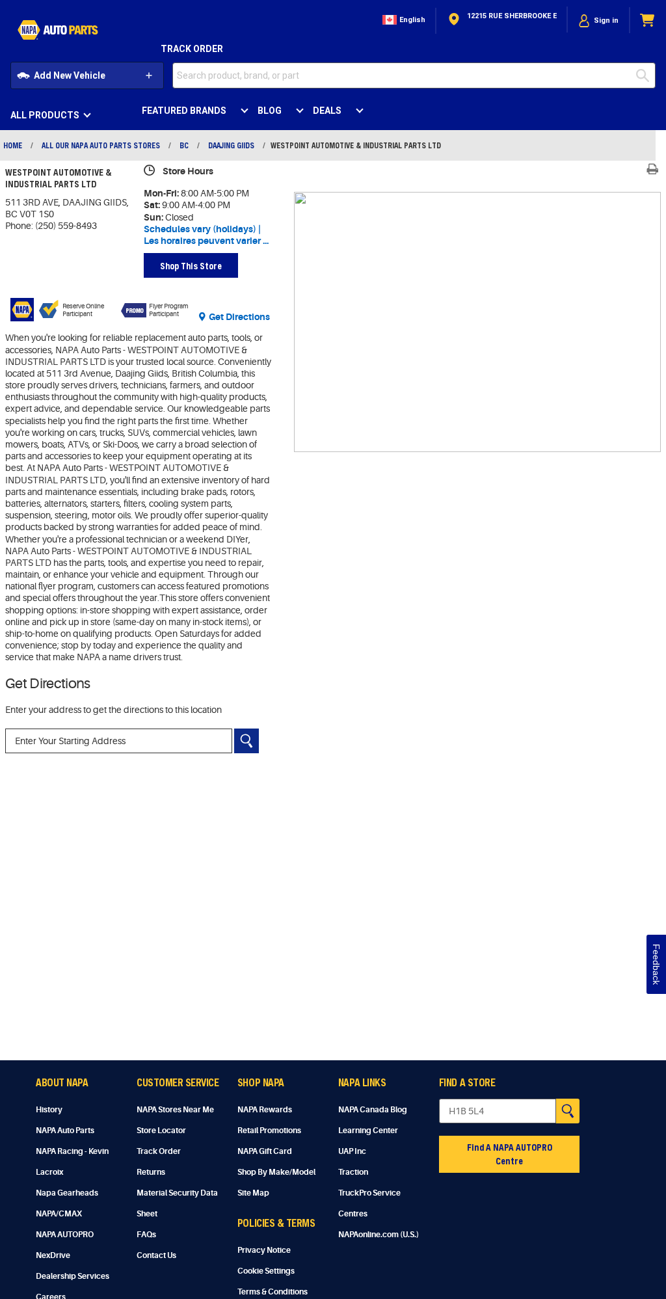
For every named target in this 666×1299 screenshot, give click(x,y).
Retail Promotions (269, 1130)
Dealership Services (72, 1276)
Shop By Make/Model (276, 1172)
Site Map (253, 1193)
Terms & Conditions (272, 1291)
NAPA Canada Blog (372, 1109)
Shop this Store (191, 265)
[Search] (246, 741)
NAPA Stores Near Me (175, 1109)
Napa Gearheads (67, 1193)
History (49, 1109)
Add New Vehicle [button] (69, 75)
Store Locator (161, 1130)
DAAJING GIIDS (231, 145)
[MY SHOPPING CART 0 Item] (648, 20)
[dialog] (598, 20)
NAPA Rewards (264, 1109)
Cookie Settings (266, 1271)
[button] (402, 20)
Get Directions (239, 317)
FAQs (146, 1234)
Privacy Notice (264, 1250)
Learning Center (368, 1130)
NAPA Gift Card (264, 1151)
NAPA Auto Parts (65, 1130)
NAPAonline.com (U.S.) (378, 1234)
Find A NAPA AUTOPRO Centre (509, 1154)
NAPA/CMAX (59, 1213)
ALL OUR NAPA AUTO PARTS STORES (101, 145)
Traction (353, 1172)
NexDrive (53, 1255)
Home (12, 145)
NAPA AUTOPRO (65, 1234)
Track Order (192, 49)
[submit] (646, 75)
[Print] (652, 169)
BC (184, 145)
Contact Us (156, 1255)
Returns (151, 1172)
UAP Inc (352, 1151)
